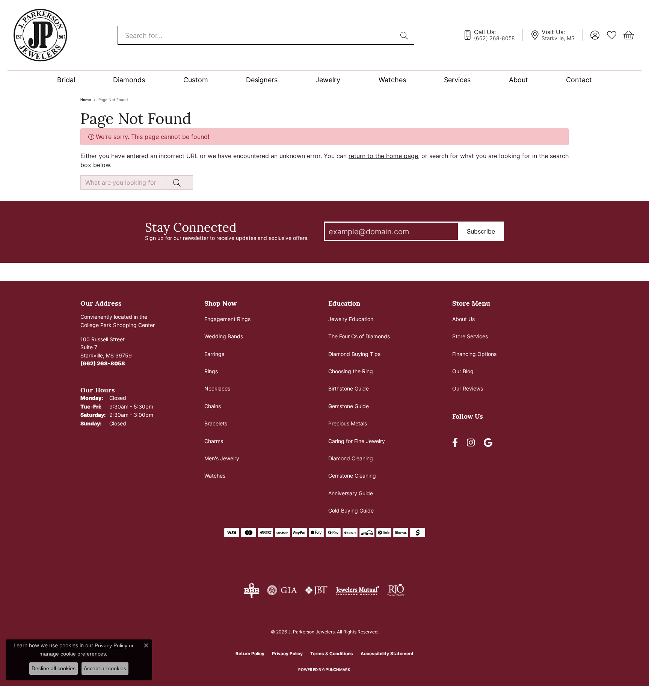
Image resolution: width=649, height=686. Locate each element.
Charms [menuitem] (213, 441)
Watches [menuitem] (214, 475)
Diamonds (129, 79)
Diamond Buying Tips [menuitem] (354, 354)
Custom (195, 79)
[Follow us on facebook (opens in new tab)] (455, 443)
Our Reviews (467, 388)
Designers (262, 79)
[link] (493, 35)
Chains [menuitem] (212, 406)
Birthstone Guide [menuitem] (348, 388)
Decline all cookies (53, 668)
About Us (463, 319)
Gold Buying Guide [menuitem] (351, 510)
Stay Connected (191, 226)
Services (457, 79)
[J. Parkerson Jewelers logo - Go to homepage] (40, 35)
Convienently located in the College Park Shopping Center (117, 321)
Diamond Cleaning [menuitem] (350, 458)
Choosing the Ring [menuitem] (350, 371)
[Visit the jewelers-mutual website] (357, 590)
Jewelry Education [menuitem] (350, 319)
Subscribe (481, 231)
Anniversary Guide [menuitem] (350, 493)
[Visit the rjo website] (396, 590)
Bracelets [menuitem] (215, 423)
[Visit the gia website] (282, 590)
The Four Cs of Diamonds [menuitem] (359, 336)
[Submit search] (405, 35)
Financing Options (474, 354)
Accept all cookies (105, 668)
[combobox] (257, 35)
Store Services (470, 336)
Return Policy (249, 653)
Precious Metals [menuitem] (347, 423)
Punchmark (338, 669)
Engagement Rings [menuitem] (227, 319)
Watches (392, 79)
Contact (579, 79)
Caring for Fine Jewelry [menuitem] (356, 441)
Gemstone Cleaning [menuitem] (352, 475)
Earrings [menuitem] (214, 354)
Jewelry (327, 79)
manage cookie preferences (72, 654)
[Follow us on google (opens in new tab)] (488, 443)
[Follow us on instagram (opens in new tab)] (471, 443)
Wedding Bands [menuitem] (223, 336)
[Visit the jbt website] (317, 590)
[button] (594, 35)
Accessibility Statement (387, 653)
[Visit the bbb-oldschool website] (251, 590)
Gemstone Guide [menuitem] (348, 406)
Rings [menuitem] (211, 371)
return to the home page (383, 156)
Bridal (66, 79)
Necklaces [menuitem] (217, 388)
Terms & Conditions (331, 653)
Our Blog (463, 371)
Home (85, 99)
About (518, 79)
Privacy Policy (287, 653)
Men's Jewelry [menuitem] (221, 458)
